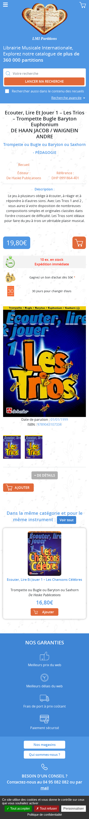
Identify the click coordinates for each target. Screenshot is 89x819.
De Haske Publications (23, 178)
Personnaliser (73, 808)
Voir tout (66, 520)
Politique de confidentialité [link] (44, 814)
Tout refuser (48, 808)
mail (45, 788)
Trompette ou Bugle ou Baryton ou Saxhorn (44, 144)
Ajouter (79, 243)
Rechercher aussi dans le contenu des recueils (48, 91)
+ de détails (44, 475)
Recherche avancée (66, 98)
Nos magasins (45, 744)
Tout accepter (19, 808)
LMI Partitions (44, 38)
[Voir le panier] (82, 5)
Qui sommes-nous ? (44, 754)
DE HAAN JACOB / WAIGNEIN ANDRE (44, 134)
